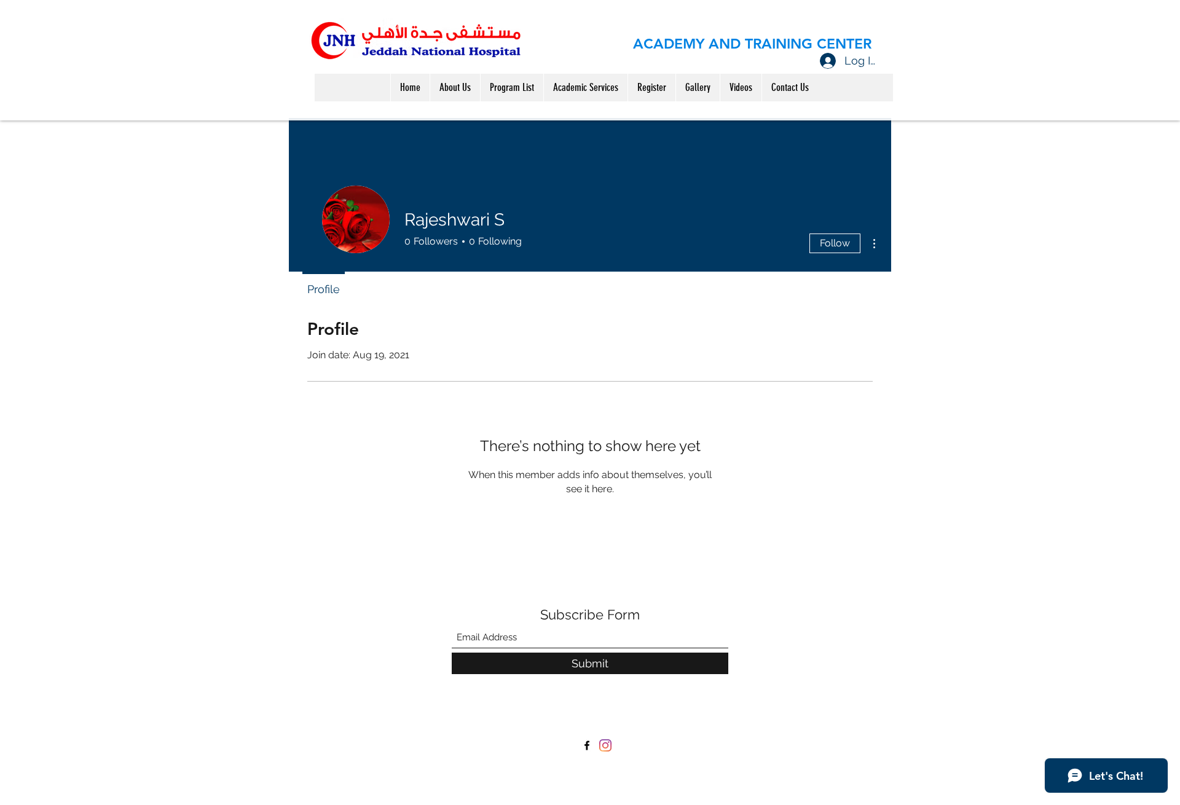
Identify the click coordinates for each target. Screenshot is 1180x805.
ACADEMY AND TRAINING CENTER (752, 43)
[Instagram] (605, 745)
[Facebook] (587, 745)
